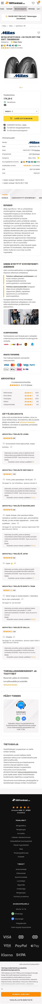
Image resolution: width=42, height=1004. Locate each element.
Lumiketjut (21, 881)
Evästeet (21, 856)
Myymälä (21, 885)
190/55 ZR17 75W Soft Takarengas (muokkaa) (22, 17)
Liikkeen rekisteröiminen (21, 837)
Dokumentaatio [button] (10, 684)
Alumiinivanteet (21, 877)
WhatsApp (19, 914)
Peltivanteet (21, 873)
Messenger (19, 919)
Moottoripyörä (20, 9)
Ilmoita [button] (6, 459)
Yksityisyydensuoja (21, 853)
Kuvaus (5, 198)
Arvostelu (21, 833)
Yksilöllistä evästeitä (21, 1000)
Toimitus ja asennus (21, 896)
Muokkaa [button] (37, 150)
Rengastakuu (21, 825)
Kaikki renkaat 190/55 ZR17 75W (15, 183)
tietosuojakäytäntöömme (27, 772)
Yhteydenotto (21, 923)
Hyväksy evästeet (21, 994)
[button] (26, 457)
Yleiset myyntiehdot (21, 845)
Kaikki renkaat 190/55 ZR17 (13, 180)
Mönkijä (31, 9)
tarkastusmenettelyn (27, 422)
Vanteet (9, 9)
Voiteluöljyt (21, 889)
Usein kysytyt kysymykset (24, 198)
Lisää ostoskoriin (23, 119)
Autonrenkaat (21, 869)
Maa (21, 849)
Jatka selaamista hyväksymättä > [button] (29, 964)
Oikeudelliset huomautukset (21, 841)
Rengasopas (21, 829)
